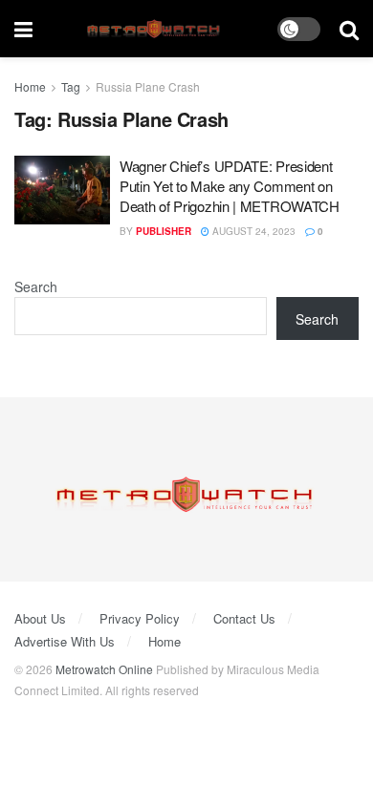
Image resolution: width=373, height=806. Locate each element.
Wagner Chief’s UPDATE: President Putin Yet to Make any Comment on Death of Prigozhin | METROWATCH (230, 186)
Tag (70, 86)
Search (35, 286)
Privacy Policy (139, 618)
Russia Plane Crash (148, 86)
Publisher (163, 231)
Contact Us (244, 618)
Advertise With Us (64, 641)
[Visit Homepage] (155, 29)
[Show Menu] (23, 28)
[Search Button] (349, 28)
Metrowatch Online (104, 669)
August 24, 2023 (252, 231)
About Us (40, 618)
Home (30, 86)
